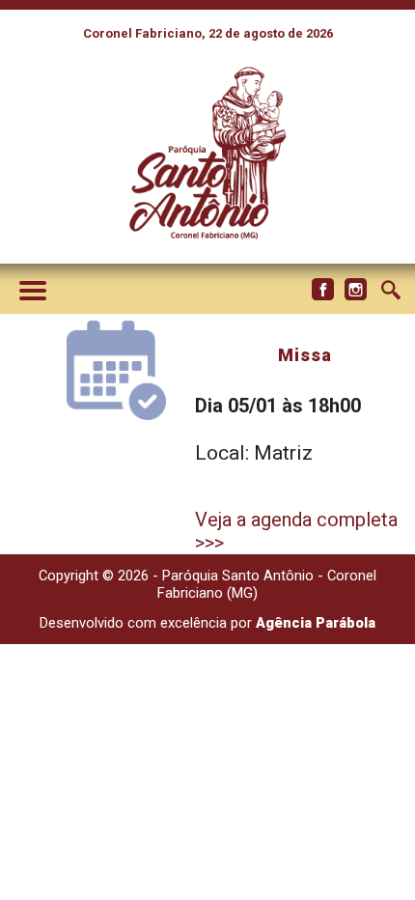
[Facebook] (322, 289)
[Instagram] (355, 289)
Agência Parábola (315, 623)
